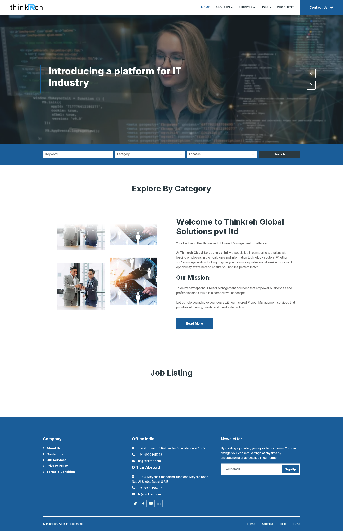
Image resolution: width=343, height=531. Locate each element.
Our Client (285, 7)
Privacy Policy (57, 466)
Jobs (264, 7)
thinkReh (51, 524)
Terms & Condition (61, 472)
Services (245, 7)
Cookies (267, 524)
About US (223, 7)
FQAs (296, 524)
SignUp (290, 469)
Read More (194, 323)
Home (205, 7)
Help (283, 524)
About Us (54, 448)
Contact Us (318, 7)
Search (279, 154)
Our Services (56, 460)
